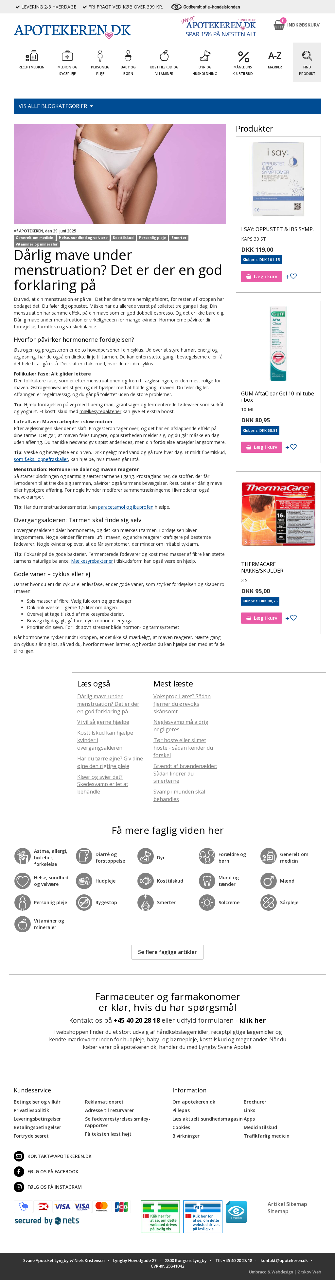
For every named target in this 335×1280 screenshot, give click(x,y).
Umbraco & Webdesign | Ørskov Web (285, 1272)
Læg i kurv (265, 276)
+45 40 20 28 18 (137, 1020)
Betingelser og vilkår (37, 1102)
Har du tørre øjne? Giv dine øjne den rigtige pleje (110, 762)
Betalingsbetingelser (37, 1127)
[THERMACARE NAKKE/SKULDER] (278, 516)
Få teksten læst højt (108, 1134)
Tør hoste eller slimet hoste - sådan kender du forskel (183, 748)
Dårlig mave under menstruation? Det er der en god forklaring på (108, 704)
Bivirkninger (186, 1136)
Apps (249, 1119)
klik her (252, 1020)
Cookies (181, 1127)
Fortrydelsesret (31, 1136)
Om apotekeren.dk (193, 1102)
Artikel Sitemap (287, 1204)
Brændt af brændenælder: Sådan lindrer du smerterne (185, 773)
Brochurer (255, 1102)
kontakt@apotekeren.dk (59, 1156)
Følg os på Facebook (53, 1171)
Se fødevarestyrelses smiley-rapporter (117, 1122)
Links (249, 1110)
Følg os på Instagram (54, 1187)
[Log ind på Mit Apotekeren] (218, 26)
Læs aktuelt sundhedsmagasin (207, 1119)
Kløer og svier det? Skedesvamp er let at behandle (102, 784)
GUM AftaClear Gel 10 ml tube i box (277, 396)
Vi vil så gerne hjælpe (103, 721)
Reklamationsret (104, 1102)
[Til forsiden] (72, 32)
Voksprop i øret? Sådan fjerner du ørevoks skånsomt (182, 704)
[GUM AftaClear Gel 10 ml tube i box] (278, 345)
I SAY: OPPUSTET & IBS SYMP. (277, 229)
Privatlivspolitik (31, 1110)
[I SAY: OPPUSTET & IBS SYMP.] (278, 181)
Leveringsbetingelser (37, 1119)
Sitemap (278, 1211)
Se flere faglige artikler (167, 952)
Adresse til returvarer (109, 1110)
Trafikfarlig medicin (267, 1136)
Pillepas (181, 1110)
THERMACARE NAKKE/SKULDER (262, 567)
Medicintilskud (260, 1127)
